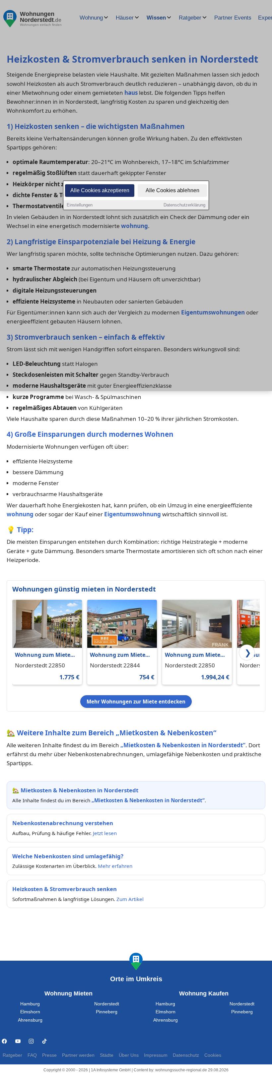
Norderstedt (106, 1003)
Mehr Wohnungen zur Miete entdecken (136, 701)
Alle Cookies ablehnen (172, 190)
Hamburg (30, 1003)
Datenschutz (186, 1055)
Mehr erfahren (115, 866)
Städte (106, 1055)
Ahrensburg (30, 1020)
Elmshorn (30, 1011)
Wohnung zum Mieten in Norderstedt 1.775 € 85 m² (44, 655)
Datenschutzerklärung (184, 204)
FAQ (32, 1055)
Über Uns (129, 1055)
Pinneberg (106, 1011)
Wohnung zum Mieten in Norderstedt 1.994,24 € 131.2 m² (195, 655)
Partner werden (78, 1055)
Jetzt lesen (105, 833)
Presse (49, 1055)
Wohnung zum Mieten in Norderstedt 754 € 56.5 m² (119, 655)
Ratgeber (12, 1055)
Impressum (156, 1055)
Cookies (212, 1055)
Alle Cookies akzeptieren (99, 190)
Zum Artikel (130, 899)
